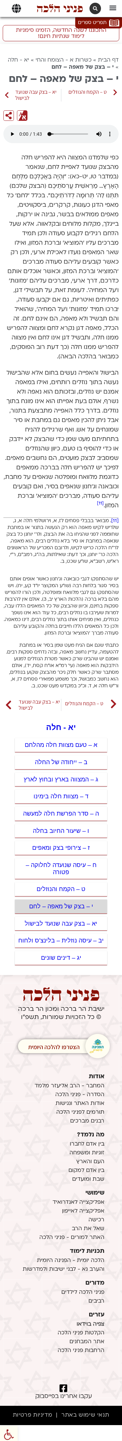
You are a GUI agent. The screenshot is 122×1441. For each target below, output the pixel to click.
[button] (113, 7)
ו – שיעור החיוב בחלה (61, 830)
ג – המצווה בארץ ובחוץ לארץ (61, 779)
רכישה (96, 1220)
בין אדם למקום (86, 1170)
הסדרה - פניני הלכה (79, 1095)
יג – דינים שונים (61, 957)
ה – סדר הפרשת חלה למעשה (61, 813)
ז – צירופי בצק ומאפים (61, 847)
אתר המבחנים (86, 1342)
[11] (100, 503)
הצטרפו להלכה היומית (54, 1047)
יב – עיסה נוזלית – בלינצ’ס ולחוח (61, 940)
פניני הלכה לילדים (82, 1292)
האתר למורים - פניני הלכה (71, 1237)
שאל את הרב (88, 1229)
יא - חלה (18, 60)
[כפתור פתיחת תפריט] (16, 8)
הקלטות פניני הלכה (81, 1333)
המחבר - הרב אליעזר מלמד (69, 1086)
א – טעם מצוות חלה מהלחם (61, 744)
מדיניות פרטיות (32, 1415)
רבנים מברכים (87, 1121)
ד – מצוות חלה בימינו (61, 796)
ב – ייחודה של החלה (61, 762)
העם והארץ (90, 1162)
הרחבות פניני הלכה (81, 1350)
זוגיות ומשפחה (86, 1153)
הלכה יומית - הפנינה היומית (70, 1260)
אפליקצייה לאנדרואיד (78, 1202)
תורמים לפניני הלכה (80, 1112)
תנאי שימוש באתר (85, 1415)
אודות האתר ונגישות (80, 1103)
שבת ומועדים (88, 1179)
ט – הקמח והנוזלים (61, 889)
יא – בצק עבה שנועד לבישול (61, 923)
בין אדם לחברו (87, 1144)
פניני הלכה (60, 8)
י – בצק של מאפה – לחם (61, 906)
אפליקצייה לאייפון (83, 1211)
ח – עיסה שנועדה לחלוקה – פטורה (61, 868)
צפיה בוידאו (90, 1324)
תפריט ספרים (92, 23)
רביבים (96, 1301)
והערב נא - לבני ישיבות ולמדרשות (63, 1269)
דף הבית (108, 60)
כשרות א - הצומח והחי (64, 60)
